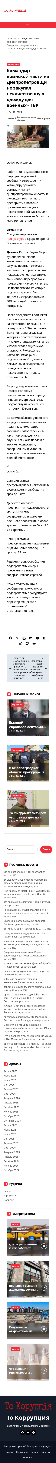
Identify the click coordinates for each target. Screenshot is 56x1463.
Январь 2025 (11, 1157)
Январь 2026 (11, 1103)
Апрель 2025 (11, 1143)
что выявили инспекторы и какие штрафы (27, 902)
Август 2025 (10, 1125)
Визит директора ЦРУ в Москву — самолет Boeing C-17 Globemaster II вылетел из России (27, 1047)
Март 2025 (10, 1148)
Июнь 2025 (10, 1134)
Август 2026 (10, 1071)
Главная (9, 1452)
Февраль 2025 (12, 1152)
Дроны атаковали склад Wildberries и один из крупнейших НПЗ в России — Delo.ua (25, 998)
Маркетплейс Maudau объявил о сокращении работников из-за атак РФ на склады (27, 1028)
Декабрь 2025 (11, 1107)
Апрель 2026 (11, 1089)
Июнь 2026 (10, 1080)
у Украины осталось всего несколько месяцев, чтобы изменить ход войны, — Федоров (26, 1009)
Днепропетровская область (26, 118)
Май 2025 (9, 1139)
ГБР (12, 119)
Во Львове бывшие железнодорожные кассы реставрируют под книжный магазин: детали (25, 883)
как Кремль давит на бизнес (19, 929)
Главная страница (17, 38)
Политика (9, 1200)
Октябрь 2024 (11, 1170)
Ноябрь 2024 (11, 1166)
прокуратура (15, 239)
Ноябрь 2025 (11, 1112)
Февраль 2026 (12, 1098)
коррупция (44, 119)
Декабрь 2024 (11, 1161)
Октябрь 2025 (11, 1116)
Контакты (28, 1457)
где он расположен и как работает (23, 872)
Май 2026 (9, 1085)
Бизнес (8, 1191)
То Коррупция (28, 1417)
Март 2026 (10, 1094)
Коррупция (13, 65)
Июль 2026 (10, 1076)
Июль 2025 (10, 1130)
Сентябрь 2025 (12, 1121)
